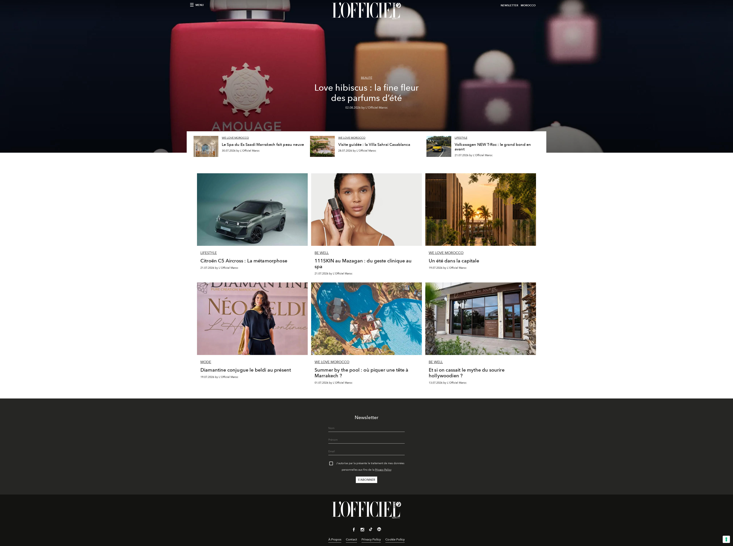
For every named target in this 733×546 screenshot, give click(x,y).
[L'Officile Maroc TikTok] (371, 530)
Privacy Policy (383, 469)
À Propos (334, 539)
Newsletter (509, 5)
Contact (351, 539)
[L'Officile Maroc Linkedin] (379, 530)
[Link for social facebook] (354, 530)
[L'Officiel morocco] (366, 10)
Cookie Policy (395, 539)
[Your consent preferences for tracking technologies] (726, 539)
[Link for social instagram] (362, 530)
